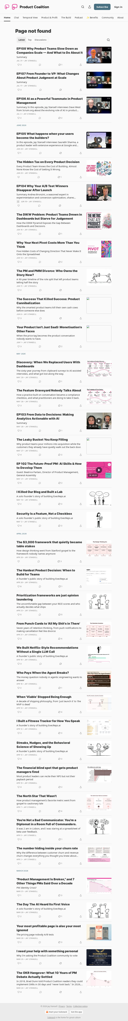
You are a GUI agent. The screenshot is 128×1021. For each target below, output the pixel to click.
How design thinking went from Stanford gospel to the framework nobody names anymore (46, 552)
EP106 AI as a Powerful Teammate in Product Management (50, 101)
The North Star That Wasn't (37, 796)
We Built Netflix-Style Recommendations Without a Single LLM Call (47, 650)
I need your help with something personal (47, 951)
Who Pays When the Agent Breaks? (43, 673)
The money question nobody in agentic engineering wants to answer (49, 678)
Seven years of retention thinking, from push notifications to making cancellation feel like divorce (49, 629)
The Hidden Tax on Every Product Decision (48, 162)
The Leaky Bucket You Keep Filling (42, 439)
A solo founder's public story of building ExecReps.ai (45, 518)
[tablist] (32, 40)
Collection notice (80, 1006)
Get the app (76, 1012)
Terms (69, 1006)
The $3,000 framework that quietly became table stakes (49, 544)
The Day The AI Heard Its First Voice (43, 904)
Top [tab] (30, 39)
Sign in (118, 6)
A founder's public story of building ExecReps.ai (42, 578)
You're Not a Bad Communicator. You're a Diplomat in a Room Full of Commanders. (46, 822)
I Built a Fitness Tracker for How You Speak (48, 721)
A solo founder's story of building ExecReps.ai (41, 496)
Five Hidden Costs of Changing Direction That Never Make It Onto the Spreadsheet (49, 252)
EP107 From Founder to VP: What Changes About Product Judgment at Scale (48, 76)
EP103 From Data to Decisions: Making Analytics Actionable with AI (45, 416)
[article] (64, 56)
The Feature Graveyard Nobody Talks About (49, 390)
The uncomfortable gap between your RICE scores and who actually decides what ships (48, 605)
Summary (22, 57)
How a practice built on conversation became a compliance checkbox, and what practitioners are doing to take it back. (48, 396)
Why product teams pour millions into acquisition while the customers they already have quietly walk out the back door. (49, 445)
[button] (7, 17)
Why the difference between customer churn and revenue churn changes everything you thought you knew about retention (47, 854)
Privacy (62, 1006)
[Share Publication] (89, 7)
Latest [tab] (21, 39)
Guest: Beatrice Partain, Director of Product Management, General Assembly (48, 474)
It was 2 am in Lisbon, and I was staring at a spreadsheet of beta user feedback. (48, 830)
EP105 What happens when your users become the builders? (45, 136)
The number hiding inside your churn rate (47, 848)
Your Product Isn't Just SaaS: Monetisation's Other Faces (49, 329)
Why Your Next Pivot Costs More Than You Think (48, 245)
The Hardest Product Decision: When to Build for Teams (46, 572)
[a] (99, 55)
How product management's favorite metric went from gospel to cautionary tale (46, 802)
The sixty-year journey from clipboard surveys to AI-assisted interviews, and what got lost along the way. (49, 372)
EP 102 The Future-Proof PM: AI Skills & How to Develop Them (49, 466)
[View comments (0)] (40, 65)
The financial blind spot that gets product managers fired (47, 770)
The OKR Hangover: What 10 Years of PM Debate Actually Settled (47, 975)
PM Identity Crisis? (27, 887)
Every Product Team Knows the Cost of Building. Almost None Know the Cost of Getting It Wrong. (46, 168)
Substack (51, 1017)
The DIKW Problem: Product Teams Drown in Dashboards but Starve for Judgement (49, 216)
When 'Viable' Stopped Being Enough (44, 697)
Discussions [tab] (40, 39)
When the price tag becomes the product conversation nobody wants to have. (46, 337)
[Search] (83, 7)
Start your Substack (58, 1012)
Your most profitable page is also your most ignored (49, 928)
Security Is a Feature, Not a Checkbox (44, 513)
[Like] (19, 177)
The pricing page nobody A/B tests (35, 934)
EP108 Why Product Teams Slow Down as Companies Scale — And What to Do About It (50, 50)
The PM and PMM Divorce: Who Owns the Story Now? (47, 273)
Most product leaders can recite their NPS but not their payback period (46, 778)
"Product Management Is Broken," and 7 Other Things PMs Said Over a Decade (45, 881)
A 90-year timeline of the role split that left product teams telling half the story (47, 281)
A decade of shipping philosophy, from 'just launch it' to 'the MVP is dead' (49, 703)
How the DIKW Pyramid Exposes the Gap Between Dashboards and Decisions (43, 224)
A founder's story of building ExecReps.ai (39, 725)
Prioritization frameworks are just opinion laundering (48, 597)
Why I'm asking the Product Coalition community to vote (47, 955)
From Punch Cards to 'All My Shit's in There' (48, 623)
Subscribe (102, 6)
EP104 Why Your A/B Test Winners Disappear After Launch (42, 188)
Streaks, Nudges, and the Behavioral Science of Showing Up (43, 745)
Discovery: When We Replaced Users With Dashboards (48, 364)
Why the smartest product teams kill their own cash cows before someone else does (47, 309)
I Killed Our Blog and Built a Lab (39, 492)
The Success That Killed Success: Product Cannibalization (48, 301)
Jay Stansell (30, 61)
